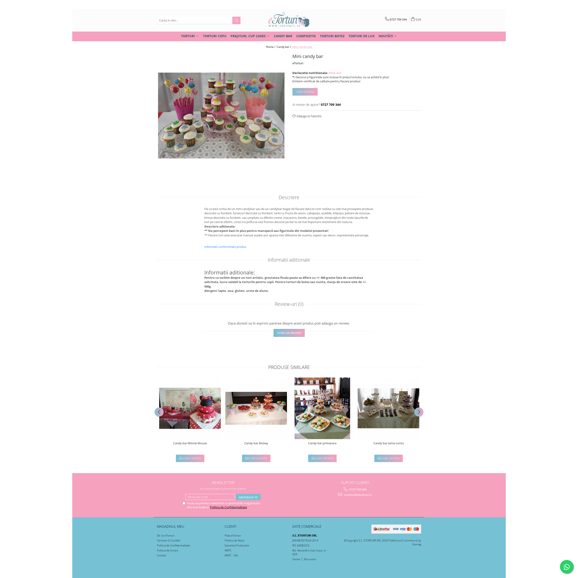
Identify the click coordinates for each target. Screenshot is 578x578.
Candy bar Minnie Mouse (190, 443)
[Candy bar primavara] (322, 408)
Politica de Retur (235, 540)
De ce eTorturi (166, 535)
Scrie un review (289, 333)
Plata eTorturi (233, 535)
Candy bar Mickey (256, 443)
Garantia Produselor (237, 545)
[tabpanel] (221, 115)
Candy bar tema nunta (388, 443)
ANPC (228, 550)
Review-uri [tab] (289, 304)
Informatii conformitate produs (225, 247)
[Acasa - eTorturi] (289, 20)
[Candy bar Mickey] (256, 408)
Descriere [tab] (289, 197)
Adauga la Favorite (309, 116)
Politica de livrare (167, 550)
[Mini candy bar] (221, 115)
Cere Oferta (305, 92)
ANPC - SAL (231, 555)
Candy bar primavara (322, 443)
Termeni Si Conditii (168, 540)
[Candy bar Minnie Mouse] (190, 408)
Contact (161, 555)
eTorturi (297, 63)
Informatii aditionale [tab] (289, 260)
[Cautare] (236, 20)
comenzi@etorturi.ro (357, 495)
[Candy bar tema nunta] (388, 408)
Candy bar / (284, 47)
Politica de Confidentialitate (228, 507)
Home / (271, 47)
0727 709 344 (357, 489)
